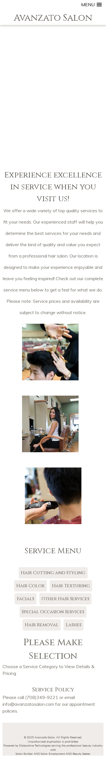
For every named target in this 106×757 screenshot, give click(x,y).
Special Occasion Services (53, 612)
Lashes (73, 625)
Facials (25, 599)
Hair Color (30, 586)
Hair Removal (42, 625)
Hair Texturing (71, 586)
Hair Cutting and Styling (53, 573)
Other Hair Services (65, 599)
